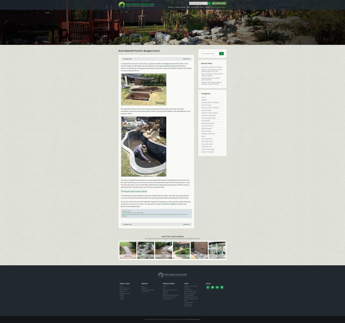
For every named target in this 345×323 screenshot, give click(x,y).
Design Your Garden (218, 7)
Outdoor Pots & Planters (190, 286)
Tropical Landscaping (208, 149)
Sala (164, 288)
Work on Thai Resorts (208, 152)
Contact (207, 7)
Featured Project (206, 105)
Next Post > (186, 59)
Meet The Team (124, 290)
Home (121, 286)
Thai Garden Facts (207, 139)
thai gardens (136, 214)
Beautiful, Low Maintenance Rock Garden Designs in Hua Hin (211, 70)
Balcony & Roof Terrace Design (171, 295)
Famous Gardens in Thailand (210, 102)
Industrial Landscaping (208, 115)
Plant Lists (195, 7)
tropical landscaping (159, 214)
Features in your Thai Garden (135, 213)
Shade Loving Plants (189, 293)
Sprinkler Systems (167, 299)
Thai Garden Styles (207, 144)
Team (201, 7)
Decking (165, 293)
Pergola (165, 286)
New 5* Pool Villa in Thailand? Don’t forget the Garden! (212, 74)
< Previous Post (127, 59)
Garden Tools (187, 304)
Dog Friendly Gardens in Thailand (212, 67)
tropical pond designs (170, 214)
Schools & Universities (208, 133)
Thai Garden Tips (207, 147)
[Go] (209, 3)
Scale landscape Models (147, 290)
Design (143, 286)
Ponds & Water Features (169, 297)
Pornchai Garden (207, 128)
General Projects (206, 110)
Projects (122, 295)
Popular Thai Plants (207, 126)
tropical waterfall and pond (168, 66)
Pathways (165, 291)
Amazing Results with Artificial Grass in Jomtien (211, 79)
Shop (188, 7)
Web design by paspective (194, 319)
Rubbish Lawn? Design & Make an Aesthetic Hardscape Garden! (212, 83)
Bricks (186, 300)
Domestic (124, 213)
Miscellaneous (188, 306)
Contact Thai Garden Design (165, 204)
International (144, 291)
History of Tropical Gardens (210, 113)
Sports (203, 136)
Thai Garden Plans (207, 141)
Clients (204, 97)
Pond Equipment (188, 302)
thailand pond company (146, 214)
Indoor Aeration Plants (190, 291)
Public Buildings (206, 131)
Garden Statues (188, 290)
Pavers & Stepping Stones (191, 299)
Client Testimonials (125, 288)
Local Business (206, 120)
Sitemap (122, 299)
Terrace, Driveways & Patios (170, 290)
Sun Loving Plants (189, 295)
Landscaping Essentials (209, 118)
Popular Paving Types (208, 123)
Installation (144, 288)
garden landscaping (127, 214)
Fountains (187, 288)
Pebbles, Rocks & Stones (190, 297)
